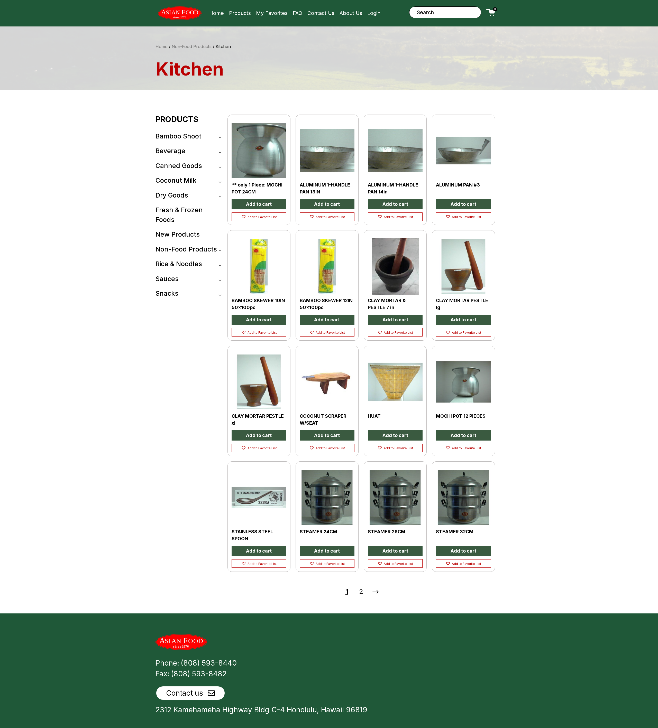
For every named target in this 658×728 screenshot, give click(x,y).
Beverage (170, 151)
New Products (178, 234)
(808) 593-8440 (209, 663)
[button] (259, 216)
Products (240, 13)
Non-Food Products (192, 46)
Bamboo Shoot (178, 136)
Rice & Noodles (179, 264)
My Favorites (272, 13)
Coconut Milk (176, 180)
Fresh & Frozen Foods (179, 214)
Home (216, 13)
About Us (351, 13)
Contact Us (320, 13)
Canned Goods (179, 166)
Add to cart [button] (259, 204)
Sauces (167, 279)
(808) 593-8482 (199, 673)
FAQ (297, 13)
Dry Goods (172, 195)
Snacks (167, 293)
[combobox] (445, 12)
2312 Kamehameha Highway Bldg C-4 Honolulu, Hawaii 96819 (261, 709)
